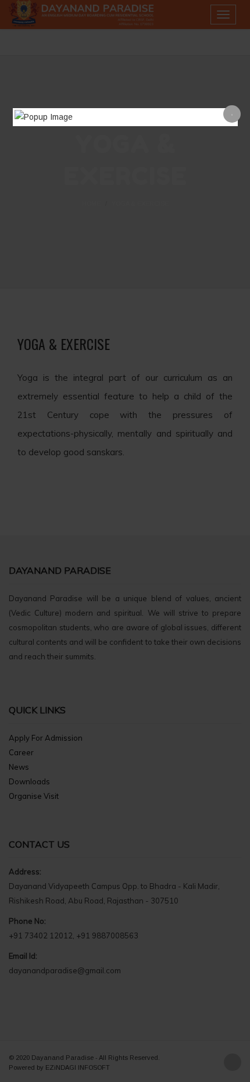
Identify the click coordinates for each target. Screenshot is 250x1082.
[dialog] (125, 117)
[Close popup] (232, 114)
